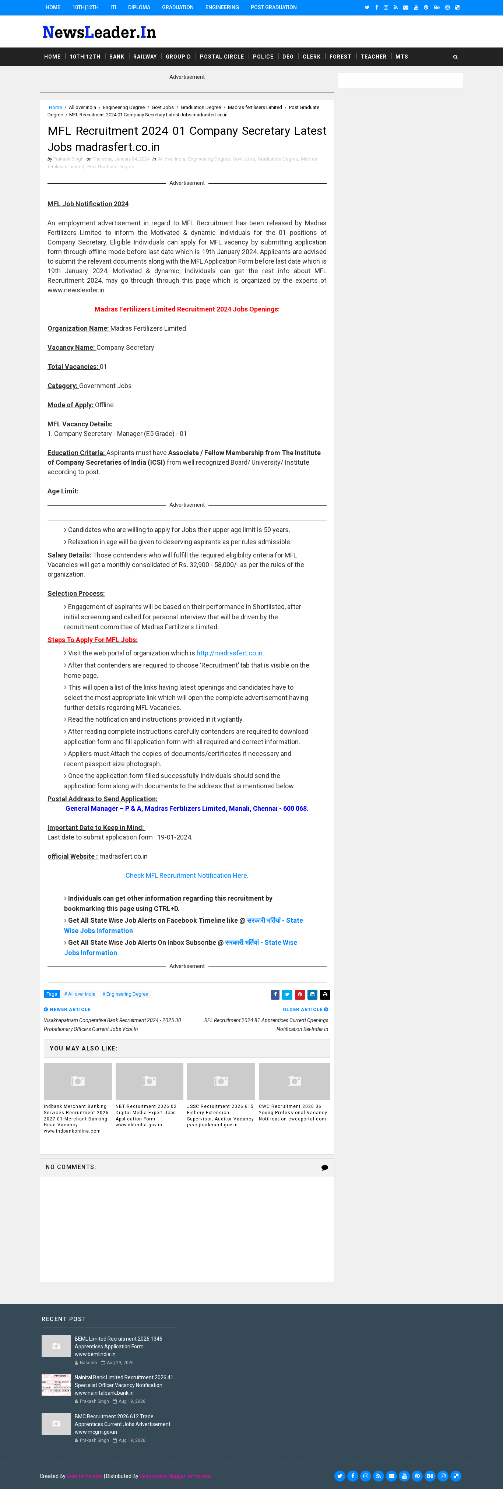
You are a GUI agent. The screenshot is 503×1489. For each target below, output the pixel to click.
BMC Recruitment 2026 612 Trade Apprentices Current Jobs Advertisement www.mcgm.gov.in (122, 1424)
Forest (341, 57)
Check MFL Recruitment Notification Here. (187, 875)
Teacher (373, 57)
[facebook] (376, 7)
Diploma (139, 7)
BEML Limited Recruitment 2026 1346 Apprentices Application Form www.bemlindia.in (118, 1346)
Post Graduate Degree (110, 166)
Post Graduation (274, 7)
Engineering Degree (124, 107)
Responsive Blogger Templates (176, 1476)
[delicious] (457, 7)
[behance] (437, 7)
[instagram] (386, 7)
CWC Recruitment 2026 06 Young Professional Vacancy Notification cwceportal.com (293, 1113)
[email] (405, 7)
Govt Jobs (163, 107)
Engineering (222, 7)
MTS (401, 57)
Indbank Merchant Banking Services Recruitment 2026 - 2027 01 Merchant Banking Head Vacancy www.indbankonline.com (78, 1119)
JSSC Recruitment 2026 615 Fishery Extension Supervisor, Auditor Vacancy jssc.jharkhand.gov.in (220, 1115)
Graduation (178, 7)
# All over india (79, 994)
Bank (116, 57)
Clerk (312, 57)
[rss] (396, 7)
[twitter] (367, 7)
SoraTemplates (85, 1476)
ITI (113, 7)
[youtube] (416, 7)
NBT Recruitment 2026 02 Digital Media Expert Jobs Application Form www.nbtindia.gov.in (146, 1115)
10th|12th (85, 7)
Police (263, 57)
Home (53, 7)
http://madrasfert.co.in (230, 653)
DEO (288, 57)
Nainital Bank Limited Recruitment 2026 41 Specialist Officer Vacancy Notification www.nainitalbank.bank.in (124, 1385)
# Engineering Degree (125, 994)
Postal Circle (222, 57)
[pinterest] (426, 7)
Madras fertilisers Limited (255, 107)
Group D (178, 57)
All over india (82, 107)
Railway (145, 57)
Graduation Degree (201, 107)
